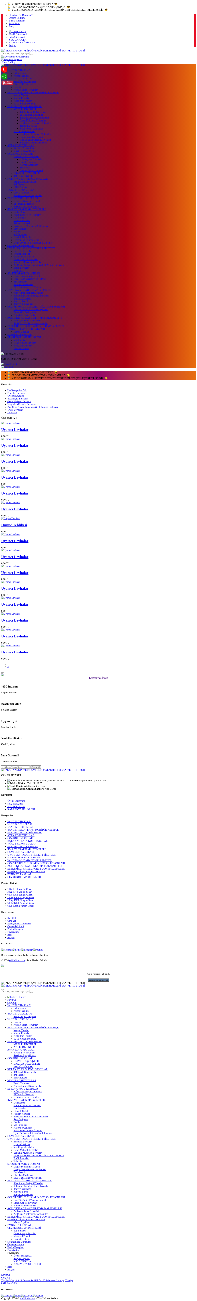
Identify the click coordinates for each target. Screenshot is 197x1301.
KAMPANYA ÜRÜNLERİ (22, 42)
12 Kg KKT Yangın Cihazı (20, 897)
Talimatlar (18, 270)
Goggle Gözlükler (28, 162)
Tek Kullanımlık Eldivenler (33, 112)
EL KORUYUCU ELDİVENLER (24, 106)
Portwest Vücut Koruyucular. (28, 195)
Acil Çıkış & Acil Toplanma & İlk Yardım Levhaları (39, 265)
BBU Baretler (20, 187)
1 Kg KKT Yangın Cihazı (19, 889)
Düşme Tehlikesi (14, 525)
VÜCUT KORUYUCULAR (21, 190)
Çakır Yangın (20, 73)
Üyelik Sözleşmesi (18, 34)
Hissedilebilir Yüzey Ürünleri (28, 240)
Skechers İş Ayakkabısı (25, 151)
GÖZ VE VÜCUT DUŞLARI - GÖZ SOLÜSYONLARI (36, 306)
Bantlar (17, 231)
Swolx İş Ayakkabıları (24, 148)
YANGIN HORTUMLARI (20, 827)
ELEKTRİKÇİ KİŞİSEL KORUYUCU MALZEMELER (36, 326)
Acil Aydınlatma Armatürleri (27, 320)
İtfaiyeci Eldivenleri (23, 304)
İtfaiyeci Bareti (21, 301)
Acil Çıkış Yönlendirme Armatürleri (31, 323)
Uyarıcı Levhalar (22, 254)
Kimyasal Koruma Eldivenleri (34, 117)
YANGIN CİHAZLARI (19, 821)
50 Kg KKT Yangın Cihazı (20, 903)
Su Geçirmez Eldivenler (31, 114)
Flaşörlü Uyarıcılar (23, 237)
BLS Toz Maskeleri (23, 284)
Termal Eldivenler (28, 126)
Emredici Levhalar (23, 251)
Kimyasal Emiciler (23, 345)
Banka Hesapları (17, 20)
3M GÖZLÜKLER (23, 176)
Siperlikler (25, 167)
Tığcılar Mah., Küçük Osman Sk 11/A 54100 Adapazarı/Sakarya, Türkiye (37, 1280)
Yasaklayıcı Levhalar (24, 256)
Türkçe (22, 31)
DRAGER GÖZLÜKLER (27, 173)
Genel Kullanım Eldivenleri (33, 120)
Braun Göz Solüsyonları (25, 312)
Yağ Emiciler (20, 340)
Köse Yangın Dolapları (25, 1016)
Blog (11, 26)
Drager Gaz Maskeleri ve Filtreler (30, 279)
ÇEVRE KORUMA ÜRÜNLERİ (24, 337)
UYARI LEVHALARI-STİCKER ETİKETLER (31, 248)
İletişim (12, 45)
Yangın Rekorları (22, 98)
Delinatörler (19, 212)
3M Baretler (19, 184)
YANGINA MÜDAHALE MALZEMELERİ (29, 290)
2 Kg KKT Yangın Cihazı (19, 892)
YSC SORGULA (17, 39)
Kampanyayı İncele (98, 678)
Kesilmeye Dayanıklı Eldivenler (35, 123)
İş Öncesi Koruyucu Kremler (28, 201)
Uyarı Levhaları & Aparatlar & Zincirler (33, 242)
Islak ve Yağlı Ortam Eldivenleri (35, 139)
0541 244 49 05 (9, 1283)
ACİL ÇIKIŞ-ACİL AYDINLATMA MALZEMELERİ (34, 317)
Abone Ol (36, 767)
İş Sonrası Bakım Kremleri (26, 206)
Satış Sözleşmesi (17, 37)
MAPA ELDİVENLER (25, 109)
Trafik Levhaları (21, 267)
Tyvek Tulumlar (21, 192)
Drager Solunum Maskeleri (27, 276)
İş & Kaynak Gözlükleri (31, 159)
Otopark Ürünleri (22, 220)
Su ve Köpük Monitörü (25, 103)
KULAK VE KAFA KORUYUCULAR (27, 178)
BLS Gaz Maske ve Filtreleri (28, 287)
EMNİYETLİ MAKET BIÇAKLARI (26, 329)
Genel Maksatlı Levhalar (26, 259)
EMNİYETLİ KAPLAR (19, 334)
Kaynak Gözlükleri (29, 164)
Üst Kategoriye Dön (17, 390)
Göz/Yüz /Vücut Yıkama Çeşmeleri (31, 309)
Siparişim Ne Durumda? (20, 15)
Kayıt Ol (11, 918)
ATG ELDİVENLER (24, 131)
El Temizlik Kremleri (24, 203)
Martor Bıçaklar (21, 331)
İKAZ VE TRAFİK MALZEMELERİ (26, 209)
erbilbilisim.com (17, 960)
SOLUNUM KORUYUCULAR (23, 273)
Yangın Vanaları (21, 95)
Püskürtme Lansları (23, 101)
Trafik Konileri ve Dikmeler (27, 215)
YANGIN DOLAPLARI (19, 824)
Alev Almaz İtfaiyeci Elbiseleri (28, 292)
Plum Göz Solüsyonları (25, 315)
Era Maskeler (20, 281)
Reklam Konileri (22, 223)
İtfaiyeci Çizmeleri (22, 298)
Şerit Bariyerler (21, 228)
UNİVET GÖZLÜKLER (26, 156)
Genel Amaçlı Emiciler (25, 343)
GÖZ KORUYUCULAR (20, 153)
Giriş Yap (11, 920)
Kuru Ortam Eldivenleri (31, 137)
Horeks (17, 87)
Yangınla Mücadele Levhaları (28, 262)
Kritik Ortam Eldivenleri (31, 128)
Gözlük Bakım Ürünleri (31, 170)
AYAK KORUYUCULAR (20, 145)
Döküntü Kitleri (21, 348)
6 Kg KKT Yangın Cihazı (19, 894)
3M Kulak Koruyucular (25, 181)
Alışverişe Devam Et (98, 980)
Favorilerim (14, 23)
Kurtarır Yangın (21, 1011)
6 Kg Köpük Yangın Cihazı (20, 905)
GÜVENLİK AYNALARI (20, 245)
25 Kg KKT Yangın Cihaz (20, 900)
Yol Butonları (20, 234)
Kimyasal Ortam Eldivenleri (33, 142)
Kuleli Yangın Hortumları (26, 89)
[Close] (2, 672)
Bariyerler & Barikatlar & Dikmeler (31, 226)
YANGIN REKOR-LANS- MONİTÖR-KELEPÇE (33, 92)
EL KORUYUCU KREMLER (22, 198)
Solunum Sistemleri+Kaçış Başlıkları (31, 295)
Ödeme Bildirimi (17, 18)
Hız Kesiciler (20, 217)
